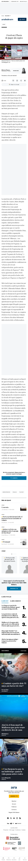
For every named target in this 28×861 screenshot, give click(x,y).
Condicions (18, 830)
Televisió (21, 492)
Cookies (23, 830)
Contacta (14, 809)
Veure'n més (23, 650)
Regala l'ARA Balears (14, 812)
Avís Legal (11, 830)
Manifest (14, 801)
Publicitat (14, 806)
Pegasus (15, 492)
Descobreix (5, 650)
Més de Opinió (6, 500)
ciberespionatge (6, 492)
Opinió (3, 24)
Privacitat (5, 830)
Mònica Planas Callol (6, 70)
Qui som (14, 804)
